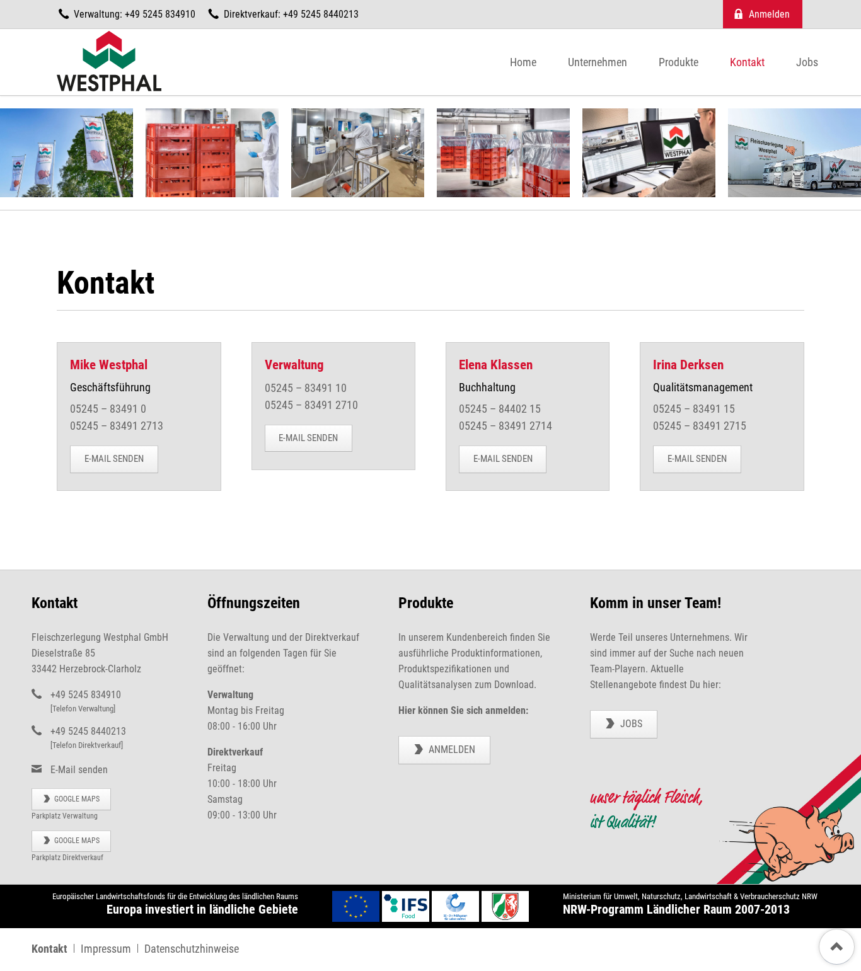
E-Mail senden (114, 458)
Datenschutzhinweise (191, 949)
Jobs (630, 724)
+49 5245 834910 (85, 695)
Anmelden (450, 750)
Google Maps (76, 799)
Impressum (106, 949)
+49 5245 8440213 (88, 731)
